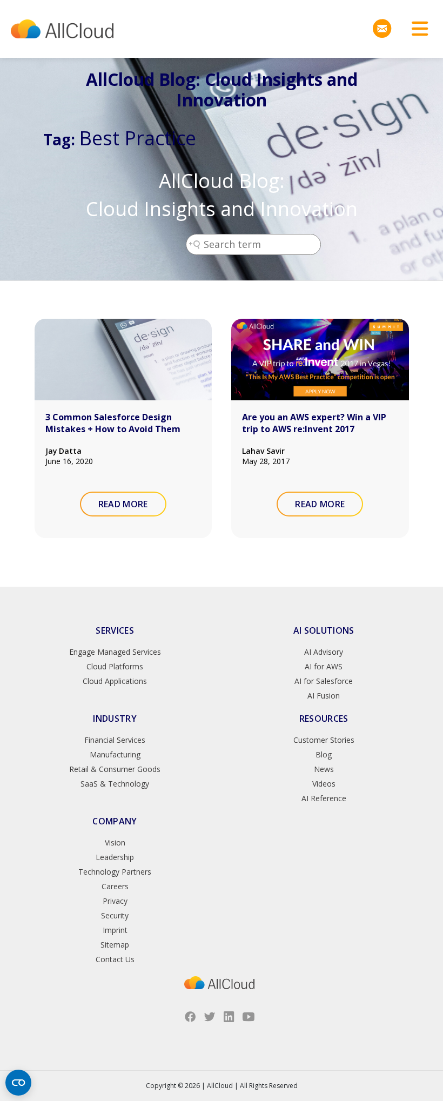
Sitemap (114, 944)
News (324, 769)
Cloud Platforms (114, 666)
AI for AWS (324, 666)
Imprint (115, 930)
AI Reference (323, 798)
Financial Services (114, 740)
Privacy (115, 901)
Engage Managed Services (115, 652)
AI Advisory (323, 652)
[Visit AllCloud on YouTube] (248, 1017)
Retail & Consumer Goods (114, 769)
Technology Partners (114, 872)
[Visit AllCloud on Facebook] (190, 1017)
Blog (324, 754)
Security (115, 915)
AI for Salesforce (323, 681)
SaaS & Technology (114, 783)
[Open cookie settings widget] (18, 1083)
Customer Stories (323, 740)
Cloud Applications (115, 681)
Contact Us (115, 959)
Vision (115, 842)
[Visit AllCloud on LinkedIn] (229, 1017)
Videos (323, 783)
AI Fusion (323, 695)
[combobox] (253, 244)
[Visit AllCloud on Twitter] (210, 1017)
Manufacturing (115, 754)
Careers (115, 886)
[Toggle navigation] (416, 29)
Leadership (115, 857)
